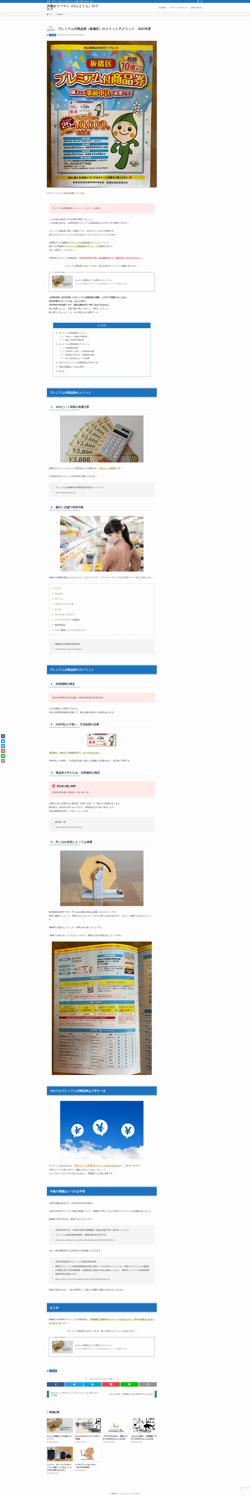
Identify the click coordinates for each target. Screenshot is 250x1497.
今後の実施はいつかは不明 (70, 367)
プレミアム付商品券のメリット (73, 333)
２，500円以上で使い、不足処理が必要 (78, 351)
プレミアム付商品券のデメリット (74, 344)
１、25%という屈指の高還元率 (74, 336)
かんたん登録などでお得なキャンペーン (94, 280)
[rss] (198, 1)
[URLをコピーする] (148, 1384)
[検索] (201, 1)
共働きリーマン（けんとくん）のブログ (72, 7)
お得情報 (52, 35)
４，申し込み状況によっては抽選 (75, 358)
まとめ (61, 371)
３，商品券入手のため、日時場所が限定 (78, 355)
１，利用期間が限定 (70, 348)
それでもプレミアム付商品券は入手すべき (78, 362)
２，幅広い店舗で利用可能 (73, 340)
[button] (56, 1384)
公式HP (105, 297)
